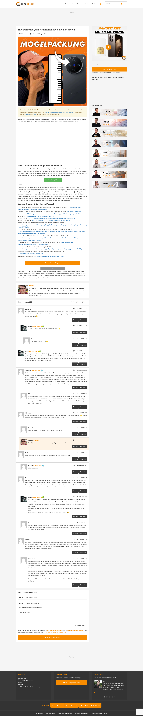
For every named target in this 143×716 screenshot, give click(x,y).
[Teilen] (52, 268)
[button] (104, 697)
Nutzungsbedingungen (75, 630)
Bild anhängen (80, 625)
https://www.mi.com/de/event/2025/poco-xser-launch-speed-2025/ (53, 218)
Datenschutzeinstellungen (99, 713)
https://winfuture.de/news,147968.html (30, 253)
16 (24, 34)
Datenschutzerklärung (54, 630)
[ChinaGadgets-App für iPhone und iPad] (32, 309)
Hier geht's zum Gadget (52, 263)
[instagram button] (62, 705)
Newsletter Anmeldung (109, 69)
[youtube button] (57, 705)
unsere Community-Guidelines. (56, 632)
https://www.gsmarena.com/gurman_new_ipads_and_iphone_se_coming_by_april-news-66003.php (51, 249)
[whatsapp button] (71, 705)
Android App (96, 705)
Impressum (39, 713)
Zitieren (75, 320)
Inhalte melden (50, 713)
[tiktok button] (66, 705)
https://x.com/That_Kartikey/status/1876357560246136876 (51, 220)
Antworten (83, 320)
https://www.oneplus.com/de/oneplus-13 (40, 216)
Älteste (85, 302)
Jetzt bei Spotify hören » (52, 180)
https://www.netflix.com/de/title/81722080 (50, 256)
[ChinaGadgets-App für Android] (45, 326)
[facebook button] (52, 705)
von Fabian (45, 34)
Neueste (79, 302)
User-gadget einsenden (72, 682)
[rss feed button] (76, 705)
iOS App (85, 705)
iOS (34, 114)
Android (27, 114)
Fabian (31, 285)
